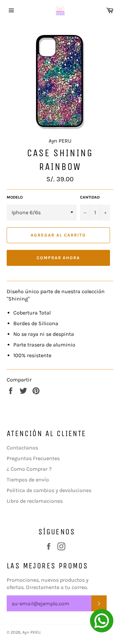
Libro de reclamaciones (35, 501)
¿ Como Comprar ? (29, 469)
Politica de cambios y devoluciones (49, 490)
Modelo (15, 197)
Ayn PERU (31, 632)
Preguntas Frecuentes (33, 458)
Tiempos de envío (28, 479)
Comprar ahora (58, 257)
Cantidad (90, 197)
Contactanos (22, 447)
